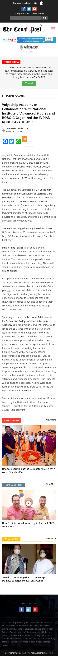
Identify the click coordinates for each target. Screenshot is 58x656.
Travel (29, 83)
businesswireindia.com (17, 128)
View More (51, 419)
